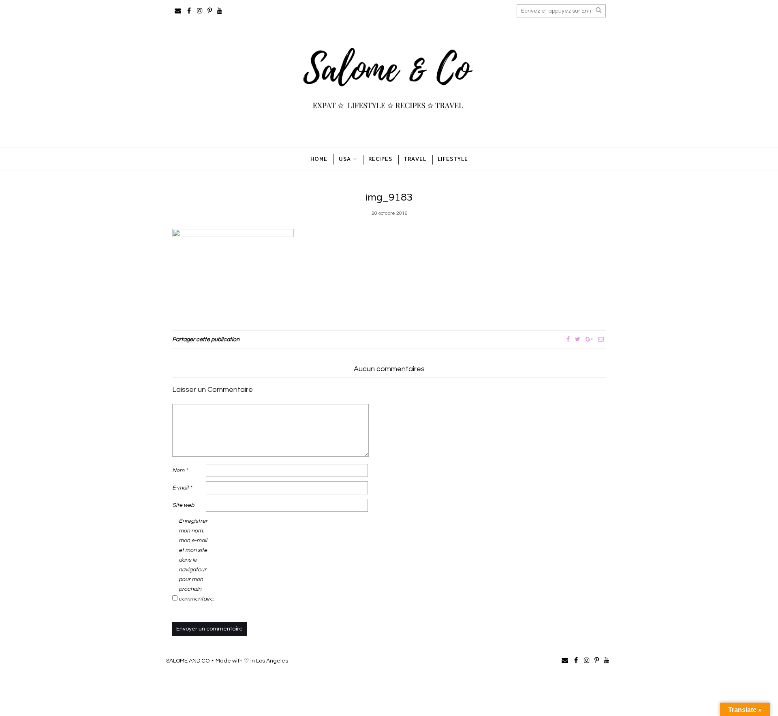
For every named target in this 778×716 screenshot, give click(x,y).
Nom (180, 470)
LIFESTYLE (453, 159)
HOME (318, 159)
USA (345, 159)
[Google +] (589, 339)
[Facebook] (568, 339)
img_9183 (389, 197)
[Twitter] (577, 339)
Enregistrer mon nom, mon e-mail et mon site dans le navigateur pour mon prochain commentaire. (195, 560)
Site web (183, 505)
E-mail (182, 488)
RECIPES (380, 159)
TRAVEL (415, 159)
